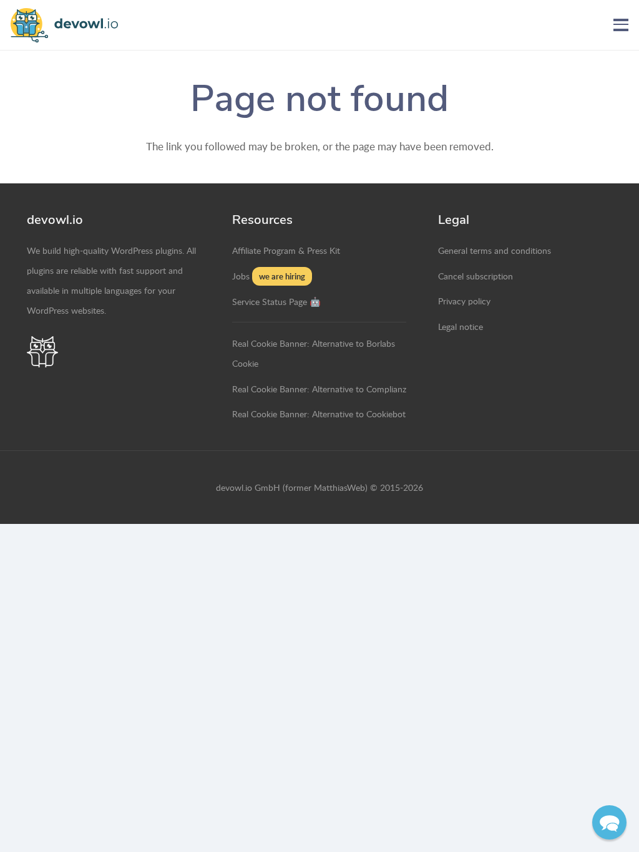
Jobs (241, 275)
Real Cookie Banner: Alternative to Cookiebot (319, 413)
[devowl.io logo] (64, 25)
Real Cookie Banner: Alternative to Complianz (319, 388)
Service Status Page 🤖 (276, 301)
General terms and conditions (494, 250)
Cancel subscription (475, 275)
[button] (621, 25)
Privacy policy (464, 300)
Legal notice (460, 326)
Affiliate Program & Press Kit (286, 250)
